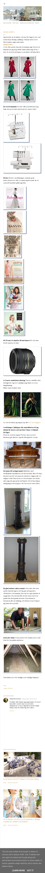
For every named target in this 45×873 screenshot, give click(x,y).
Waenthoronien (15, 699)
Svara (12, 711)
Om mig (15, 23)
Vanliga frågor (27, 23)
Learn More (18, 870)
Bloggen (7, 23)
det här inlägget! (35, 422)
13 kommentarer (13, 825)
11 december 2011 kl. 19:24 (29, 699)
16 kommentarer (13, 782)
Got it (30, 870)
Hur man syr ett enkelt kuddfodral (21, 779)
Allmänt (10, 688)
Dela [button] (4, 685)
